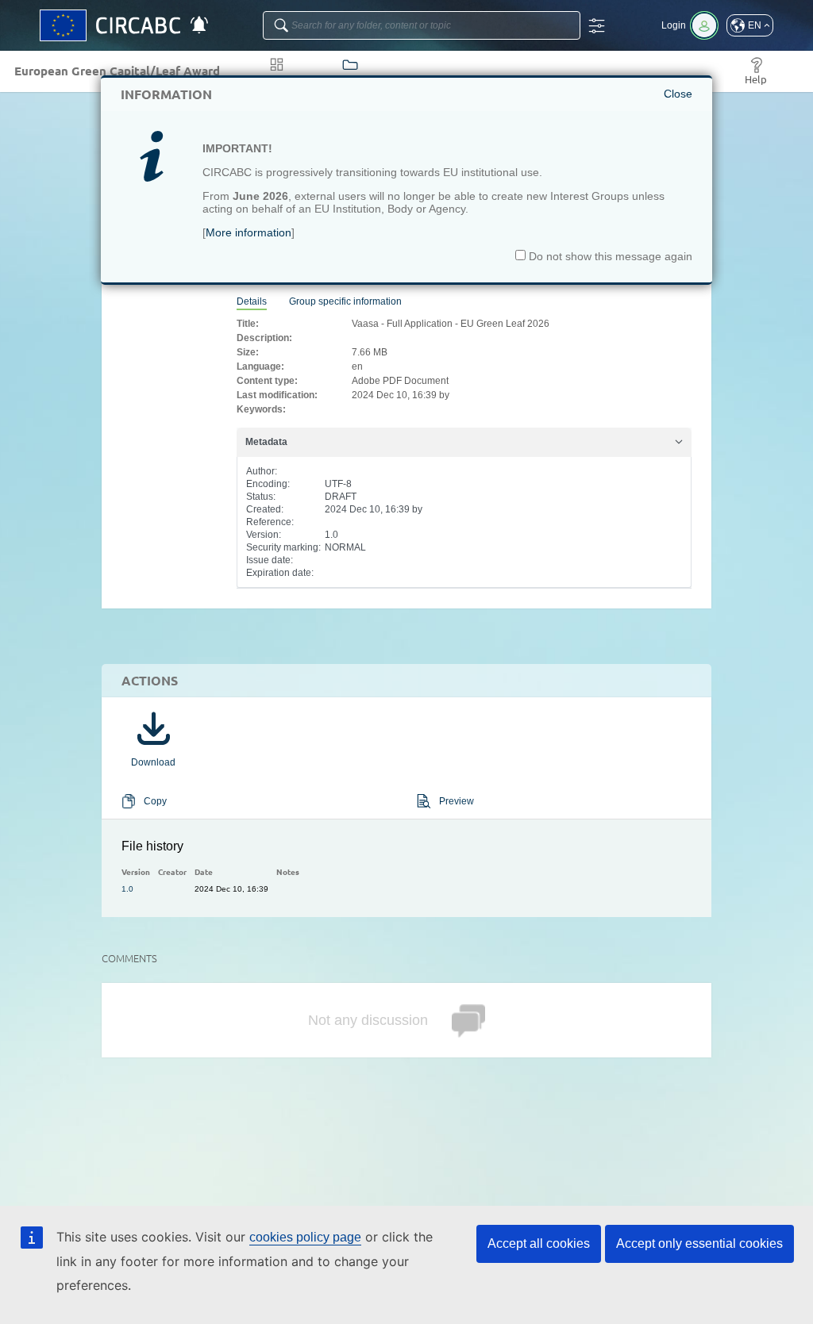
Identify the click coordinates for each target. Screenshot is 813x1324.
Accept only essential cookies (699, 1243)
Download (153, 762)
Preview (456, 801)
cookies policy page (305, 1237)
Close (678, 93)
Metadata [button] (266, 441)
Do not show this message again (609, 256)
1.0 (127, 889)
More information (248, 232)
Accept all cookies (538, 1243)
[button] (750, 25)
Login (673, 25)
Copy (155, 801)
